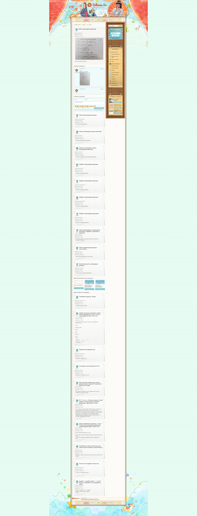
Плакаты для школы (115, 65)
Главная (86, 19)
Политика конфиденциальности (85, 499)
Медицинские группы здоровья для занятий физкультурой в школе (117, 111)
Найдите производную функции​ (88, 197)
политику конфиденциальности (115, 38)
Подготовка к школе (115, 68)
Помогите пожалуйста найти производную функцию (87, 148)
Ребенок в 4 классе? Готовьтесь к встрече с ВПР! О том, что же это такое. (117, 105)
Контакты (111, 19)
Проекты (113, 76)
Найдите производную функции (88, 164)
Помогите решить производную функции (88, 264)
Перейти (120, 25)
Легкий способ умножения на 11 (78, 286)
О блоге (104, 19)
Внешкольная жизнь (115, 52)
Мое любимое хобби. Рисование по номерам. (117, 99)
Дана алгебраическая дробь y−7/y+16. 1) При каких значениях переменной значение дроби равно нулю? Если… (90, 425)
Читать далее (117, 102)
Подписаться (115, 35)
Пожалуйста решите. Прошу (87, 296)
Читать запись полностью (78, 288)
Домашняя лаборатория (116, 54)
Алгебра (83, 24)
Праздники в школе (115, 74)
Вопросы (92, 19)
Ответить (101, 68)
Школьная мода (114, 83)
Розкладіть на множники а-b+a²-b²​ (89, 366)
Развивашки (114, 78)
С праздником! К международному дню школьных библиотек (99, 286)
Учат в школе (114, 81)
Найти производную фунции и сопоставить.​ (88, 248)
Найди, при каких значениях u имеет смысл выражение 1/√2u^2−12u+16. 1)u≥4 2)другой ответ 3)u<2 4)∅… (90, 314)
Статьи (98, 19)
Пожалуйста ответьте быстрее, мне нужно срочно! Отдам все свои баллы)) (90, 446)
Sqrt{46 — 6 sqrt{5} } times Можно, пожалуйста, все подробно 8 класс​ (90, 482)
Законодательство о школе (115, 57)
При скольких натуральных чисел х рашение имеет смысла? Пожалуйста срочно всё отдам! (90, 384)
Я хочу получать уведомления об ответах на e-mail (83, 107)
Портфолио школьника (115, 72)
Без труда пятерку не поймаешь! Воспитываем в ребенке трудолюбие (89, 286)
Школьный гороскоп (115, 85)
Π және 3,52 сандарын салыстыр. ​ (89, 463)
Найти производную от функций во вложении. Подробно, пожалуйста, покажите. (89, 231)
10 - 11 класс (89, 24)
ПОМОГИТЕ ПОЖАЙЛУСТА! (87, 349)
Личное (113, 61)
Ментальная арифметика (116, 63)
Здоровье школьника (115, 59)
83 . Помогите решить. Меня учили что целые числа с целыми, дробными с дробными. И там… (91, 401)
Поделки (113, 70)
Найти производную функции (88, 115)
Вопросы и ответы (77, 24)
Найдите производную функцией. (89, 213)
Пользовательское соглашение (94, 499)
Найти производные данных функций (90, 131)
